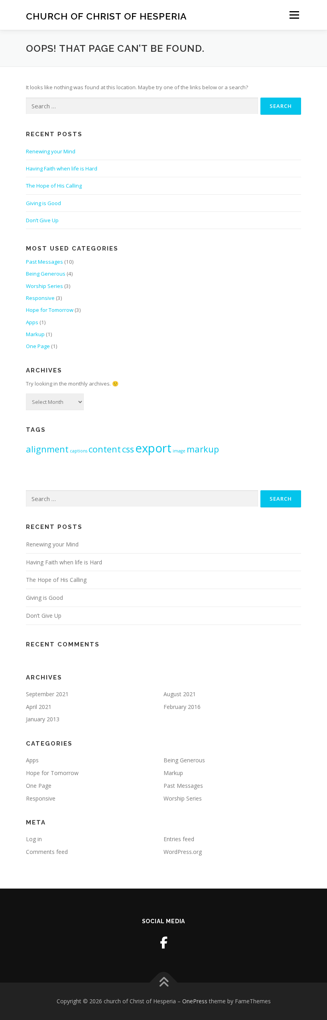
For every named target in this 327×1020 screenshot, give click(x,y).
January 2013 (42, 719)
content (105, 449)
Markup (35, 334)
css (128, 449)
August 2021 (180, 694)
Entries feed (179, 839)
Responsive (40, 297)
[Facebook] (163, 942)
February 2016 (182, 707)
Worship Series (44, 286)
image (179, 451)
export (153, 448)
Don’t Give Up (42, 220)
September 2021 (47, 694)
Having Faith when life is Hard (61, 168)
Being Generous (45, 273)
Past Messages (44, 261)
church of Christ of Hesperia (106, 15)
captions (78, 451)
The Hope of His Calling (54, 185)
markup (203, 449)
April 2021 (38, 707)
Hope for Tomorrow (49, 309)
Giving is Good (43, 203)
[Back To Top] (164, 983)
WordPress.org (183, 852)
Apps (32, 322)
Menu (294, 14)
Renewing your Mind (50, 151)
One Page (38, 346)
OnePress (194, 1001)
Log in (34, 839)
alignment (47, 449)
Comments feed (47, 852)
